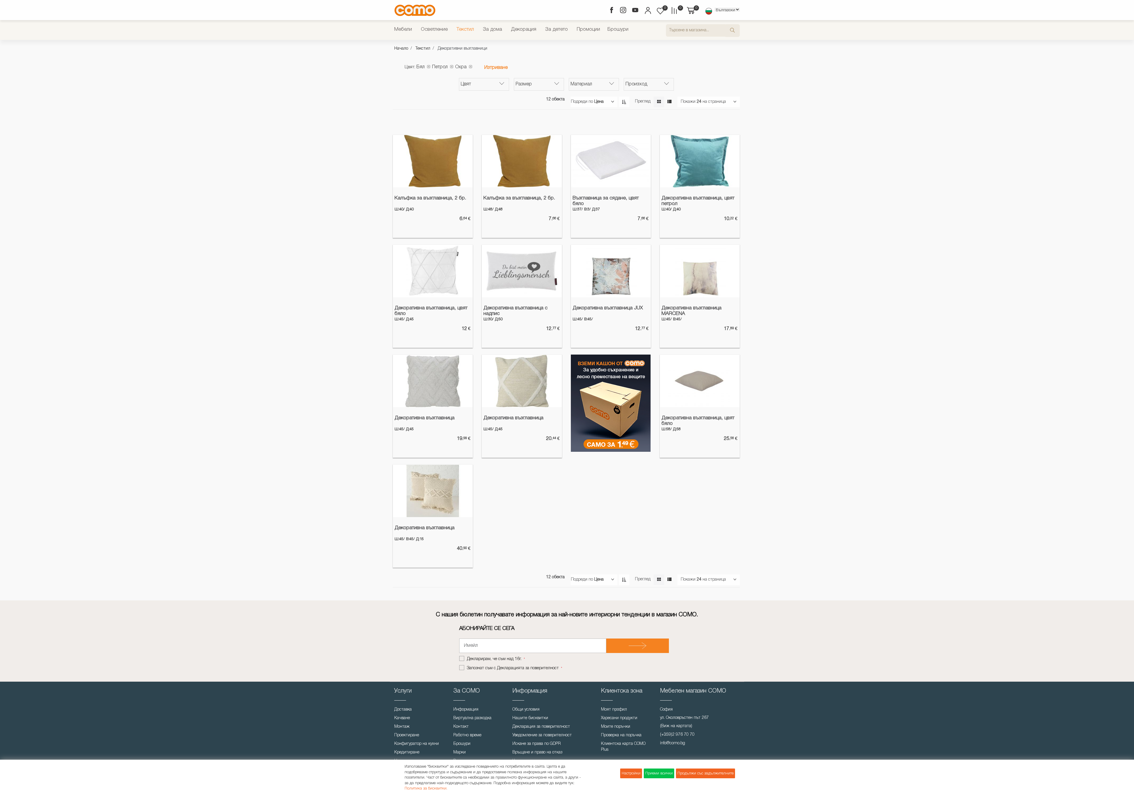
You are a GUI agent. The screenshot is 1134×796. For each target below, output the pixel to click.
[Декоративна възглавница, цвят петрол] (699, 161)
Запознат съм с (513, 668)
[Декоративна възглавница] (432, 381)
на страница (714, 102)
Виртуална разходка (472, 718)
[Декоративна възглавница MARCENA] (699, 271)
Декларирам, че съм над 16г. (495, 659)
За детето (556, 29)
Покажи (688, 102)
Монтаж (402, 727)
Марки (459, 752)
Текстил (465, 29)
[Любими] (660, 11)
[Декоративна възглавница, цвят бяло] (432, 271)
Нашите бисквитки (530, 718)
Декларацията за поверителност (528, 668)
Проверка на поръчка (621, 735)
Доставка (403, 709)
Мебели (403, 29)
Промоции (588, 29)
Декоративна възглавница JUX (608, 308)
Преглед (643, 101)
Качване (402, 718)
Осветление (434, 29)
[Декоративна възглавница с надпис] (521, 271)
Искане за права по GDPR (536, 744)
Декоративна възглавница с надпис (515, 311)
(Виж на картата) (676, 726)
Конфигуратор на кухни (416, 744)
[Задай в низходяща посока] (624, 102)
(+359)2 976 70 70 (677, 735)
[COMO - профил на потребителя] (647, 11)
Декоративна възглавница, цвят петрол (698, 201)
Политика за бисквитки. (426, 788)
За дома (492, 29)
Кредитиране (406, 752)
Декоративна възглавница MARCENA (691, 311)
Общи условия (526, 709)
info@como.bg (672, 743)
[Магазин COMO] (415, 10)
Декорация (523, 29)
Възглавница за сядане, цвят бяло (606, 201)
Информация (465, 709)
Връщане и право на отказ (537, 752)
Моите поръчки (615, 727)
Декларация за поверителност (541, 727)
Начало (401, 49)
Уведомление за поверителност (542, 735)
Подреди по (582, 102)
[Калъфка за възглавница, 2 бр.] (432, 161)
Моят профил (614, 709)
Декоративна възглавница (424, 418)
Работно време (467, 735)
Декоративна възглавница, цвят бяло (431, 311)
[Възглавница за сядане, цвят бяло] (611, 161)
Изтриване (496, 68)
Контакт (461, 727)
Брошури (617, 29)
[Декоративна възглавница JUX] (611, 271)
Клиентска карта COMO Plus (623, 747)
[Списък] (669, 102)
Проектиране (406, 735)
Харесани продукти (619, 718)
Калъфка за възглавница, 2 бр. (430, 198)
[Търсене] (732, 30)
